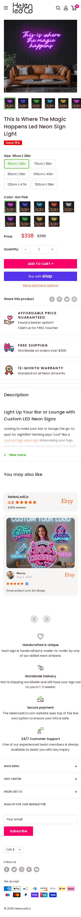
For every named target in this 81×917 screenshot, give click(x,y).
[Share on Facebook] (52, 299)
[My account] (66, 8)
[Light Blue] (39, 207)
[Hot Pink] (10, 207)
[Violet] (10, 221)
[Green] (25, 221)
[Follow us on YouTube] (36, 869)
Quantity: (11, 249)
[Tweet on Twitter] (67, 299)
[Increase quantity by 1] (52, 249)
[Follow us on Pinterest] (29, 869)
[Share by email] (74, 299)
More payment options (40, 285)
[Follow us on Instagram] (21, 869)
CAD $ (10, 849)
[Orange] (39, 221)
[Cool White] (68, 207)
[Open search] (58, 8)
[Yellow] (54, 221)
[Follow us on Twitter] (14, 869)
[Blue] (25, 207)
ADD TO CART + (40, 263)
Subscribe (18, 831)
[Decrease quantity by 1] (25, 249)
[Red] (54, 207)
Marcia (21, 573)
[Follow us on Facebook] (6, 869)
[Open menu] (6, 7)
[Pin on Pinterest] (59, 299)
